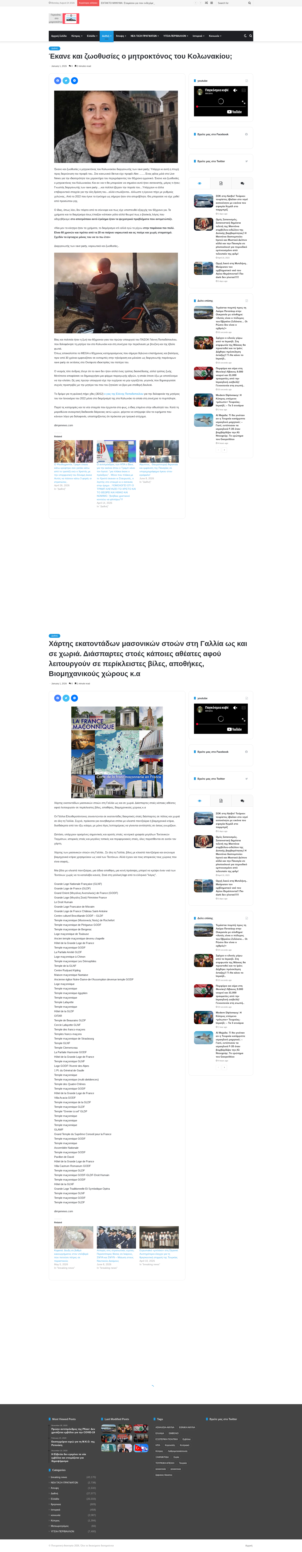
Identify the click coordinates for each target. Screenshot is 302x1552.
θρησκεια (56, 1504)
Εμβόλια (186, 1439)
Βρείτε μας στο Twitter (211, 161)
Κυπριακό (184, 1445)
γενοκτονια (176, 1469)
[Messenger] (74, 80)
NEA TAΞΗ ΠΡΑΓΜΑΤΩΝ (144, 36)
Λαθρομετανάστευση (177, 1451)
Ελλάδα (91, 36)
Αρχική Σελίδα (59, 36)
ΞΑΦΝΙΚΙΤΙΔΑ (162, 1457)
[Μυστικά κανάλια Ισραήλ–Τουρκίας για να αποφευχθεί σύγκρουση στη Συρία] (141, 1448)
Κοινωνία (214, 36)
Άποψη (120, 36)
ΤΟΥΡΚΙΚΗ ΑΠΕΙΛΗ (165, 1463)
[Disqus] (117, 571)
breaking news (59, 1477)
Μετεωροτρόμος (60, 1526)
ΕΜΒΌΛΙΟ (173, 1433)
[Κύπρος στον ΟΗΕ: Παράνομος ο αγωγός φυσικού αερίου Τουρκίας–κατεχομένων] (108, 1448)
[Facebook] (57, 80)
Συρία (176, 1457)
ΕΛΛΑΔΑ (160, 1433)
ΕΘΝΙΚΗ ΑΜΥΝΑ (187, 1427)
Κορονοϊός (170, 1445)
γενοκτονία (161, 1469)
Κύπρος (75, 36)
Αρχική (248, 1545)
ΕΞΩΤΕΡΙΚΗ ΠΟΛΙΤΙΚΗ (167, 1439)
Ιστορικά (197, 36)
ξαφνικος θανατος (164, 1475)
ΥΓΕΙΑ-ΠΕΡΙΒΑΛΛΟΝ (174, 36)
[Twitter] (66, 80)
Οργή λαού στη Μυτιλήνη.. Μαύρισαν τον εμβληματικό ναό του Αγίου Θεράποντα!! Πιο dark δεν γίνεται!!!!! (231, 270)
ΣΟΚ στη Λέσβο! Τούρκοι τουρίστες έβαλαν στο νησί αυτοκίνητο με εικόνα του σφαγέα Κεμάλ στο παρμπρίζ (232, 203)
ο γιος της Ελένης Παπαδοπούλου (123, 393)
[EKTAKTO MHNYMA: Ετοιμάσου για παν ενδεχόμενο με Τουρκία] (124, 1438)
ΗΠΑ (158, 1445)
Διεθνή (105, 36)
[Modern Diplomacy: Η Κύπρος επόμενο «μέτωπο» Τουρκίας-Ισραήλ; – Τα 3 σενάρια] (203, 400)
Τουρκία (183, 1463)
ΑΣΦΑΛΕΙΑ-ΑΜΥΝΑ (165, 1427)
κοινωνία (55, 1515)
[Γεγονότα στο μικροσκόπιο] (64, 18)
